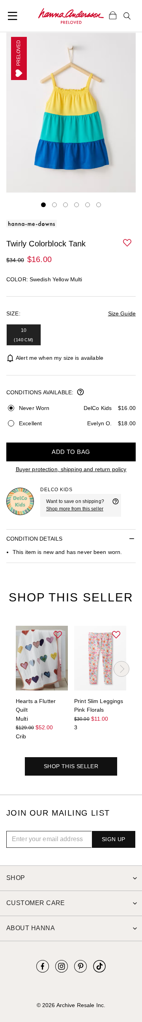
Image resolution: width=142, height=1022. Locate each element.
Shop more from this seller (74, 509)
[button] (128, 243)
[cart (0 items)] (113, 14)
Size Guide (122, 313)
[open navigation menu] (12, 16)
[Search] (127, 16)
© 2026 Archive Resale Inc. (71, 1005)
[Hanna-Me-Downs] (71, 16)
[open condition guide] (80, 393)
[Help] (115, 505)
